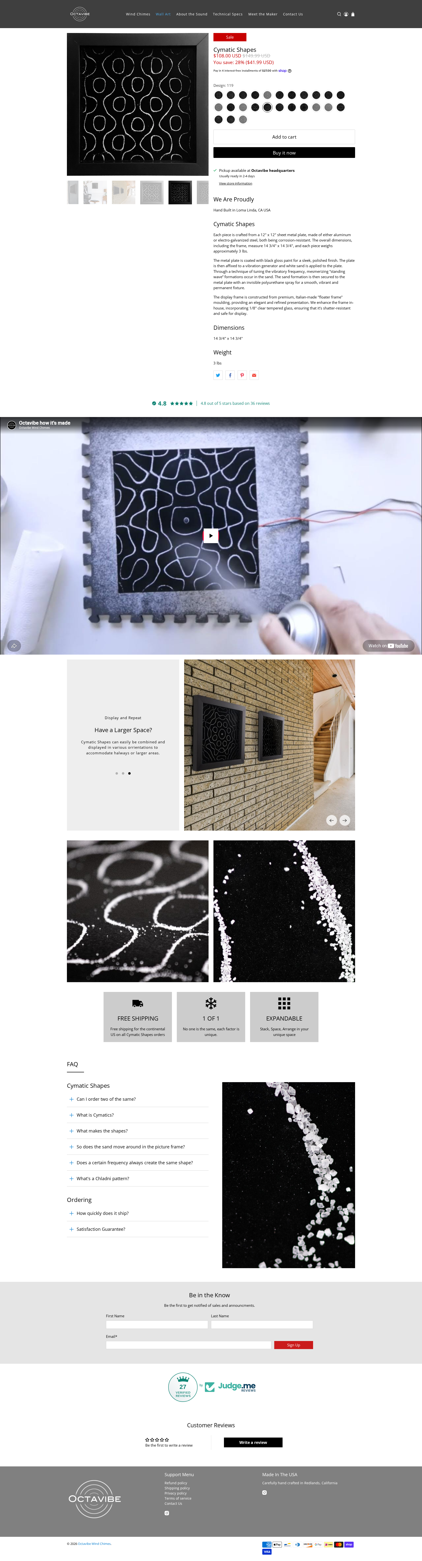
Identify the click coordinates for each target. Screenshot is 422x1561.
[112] (341, 95)
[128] (231, 119)
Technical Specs (228, 14)
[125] (341, 107)
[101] (218, 95)
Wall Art (163, 14)
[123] (316, 107)
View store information (235, 183)
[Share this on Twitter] (218, 375)
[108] (304, 95)
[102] (231, 95)
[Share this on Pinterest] (242, 375)
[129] (243, 119)
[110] (328, 95)
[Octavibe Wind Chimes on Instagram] (167, 1514)
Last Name (220, 1315)
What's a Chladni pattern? (103, 1178)
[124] (328, 107)
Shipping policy (177, 1488)
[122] (304, 107)
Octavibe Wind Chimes (94, 1544)
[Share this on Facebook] (230, 375)
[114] (231, 107)
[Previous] (331, 820)
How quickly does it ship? (103, 1213)
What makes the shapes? (102, 1131)
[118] (255, 107)
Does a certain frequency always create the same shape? (135, 1162)
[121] (292, 107)
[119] (267, 107)
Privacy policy (176, 1493)
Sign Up (293, 1344)
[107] (292, 95)
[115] (243, 107)
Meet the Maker (263, 14)
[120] (279, 107)
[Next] (344, 820)
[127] (218, 119)
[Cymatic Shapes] (138, 104)
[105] (267, 95)
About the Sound (192, 14)
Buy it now (284, 153)
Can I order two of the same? (106, 1099)
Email (111, 1336)
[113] (218, 107)
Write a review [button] (253, 1442)
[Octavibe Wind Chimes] (80, 14)
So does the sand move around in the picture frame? (131, 1147)
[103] (243, 95)
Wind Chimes (138, 14)
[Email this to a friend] (254, 375)
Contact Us (293, 14)
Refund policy (176, 1483)
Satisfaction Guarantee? (101, 1229)
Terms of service (178, 1498)
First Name (115, 1315)
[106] (279, 95)
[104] (255, 95)
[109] (316, 95)
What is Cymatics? (95, 1115)
